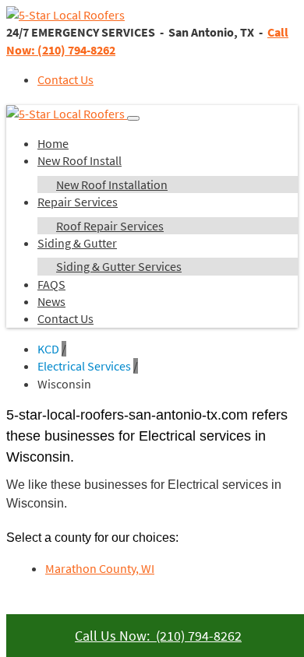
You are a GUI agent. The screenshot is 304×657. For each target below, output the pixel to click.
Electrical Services (84, 366)
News (51, 301)
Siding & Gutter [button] (77, 243)
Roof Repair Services (110, 226)
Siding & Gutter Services (119, 266)
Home (53, 143)
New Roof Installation (112, 184)
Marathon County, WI (99, 568)
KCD (48, 349)
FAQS (51, 284)
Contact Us (65, 79)
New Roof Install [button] (79, 160)
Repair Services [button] (77, 201)
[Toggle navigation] (133, 118)
